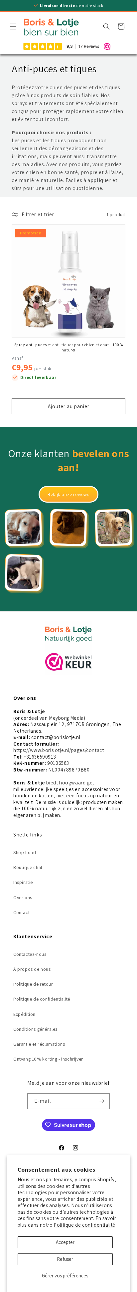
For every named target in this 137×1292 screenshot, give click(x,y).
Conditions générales (35, 1029)
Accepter (65, 1242)
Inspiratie (23, 882)
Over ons (22, 897)
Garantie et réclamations (39, 1044)
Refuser (65, 1259)
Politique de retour (33, 984)
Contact (21, 912)
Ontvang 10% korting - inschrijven (48, 1059)
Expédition (24, 1014)
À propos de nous (32, 969)
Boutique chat (28, 867)
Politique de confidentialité (84, 1225)
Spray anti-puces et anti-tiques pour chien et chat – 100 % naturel (68, 347)
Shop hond (24, 852)
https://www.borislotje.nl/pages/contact (58, 750)
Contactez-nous (29, 954)
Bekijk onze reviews (68, 494)
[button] (13, 26)
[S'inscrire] (102, 1101)
